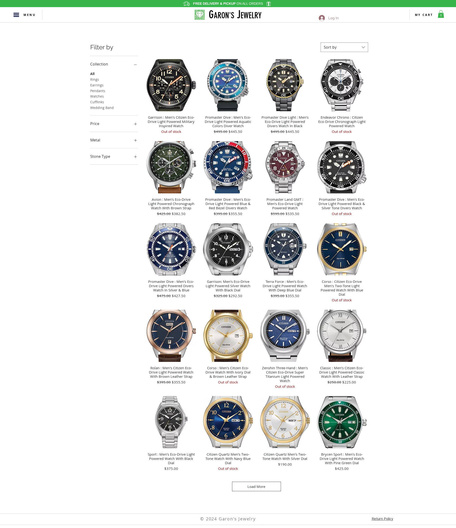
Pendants (97, 91)
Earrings (97, 85)
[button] (16, 15)
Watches (97, 96)
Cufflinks (97, 102)
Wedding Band (102, 107)
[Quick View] (171, 85)
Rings (94, 79)
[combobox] (344, 47)
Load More (256, 486)
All (92, 73)
